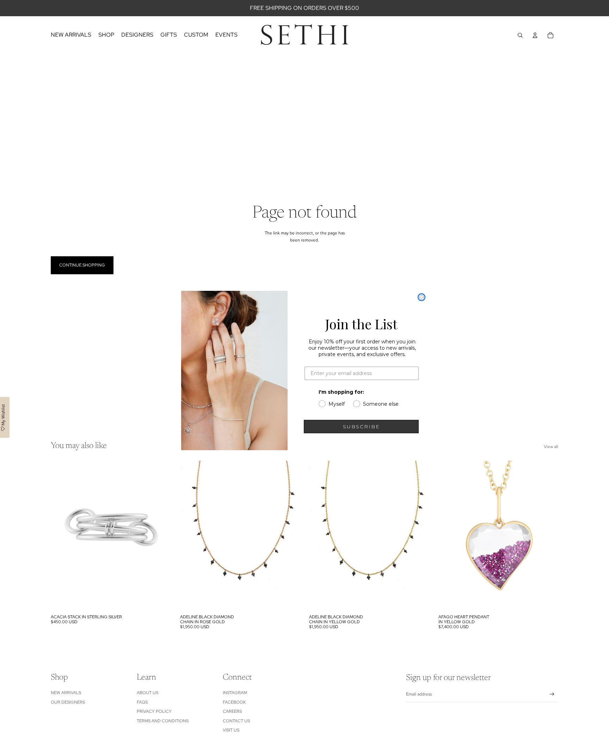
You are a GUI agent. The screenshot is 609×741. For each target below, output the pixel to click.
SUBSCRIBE (361, 426)
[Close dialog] (421, 297)
